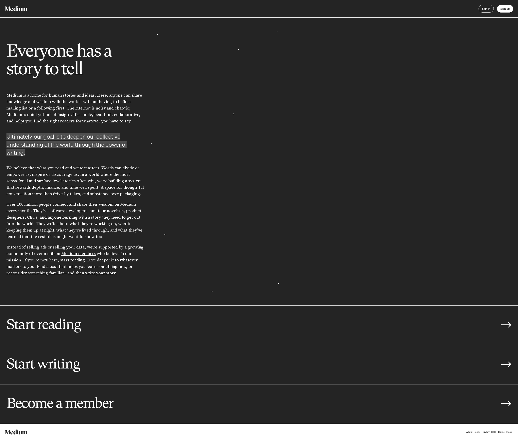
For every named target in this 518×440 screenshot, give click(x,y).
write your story (100, 273)
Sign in (486, 9)
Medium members (78, 253)
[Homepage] (16, 8)
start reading (72, 260)
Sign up (505, 9)
